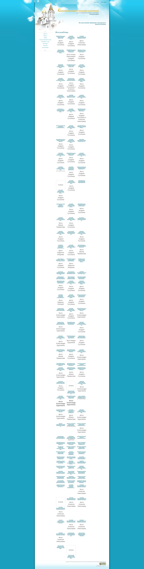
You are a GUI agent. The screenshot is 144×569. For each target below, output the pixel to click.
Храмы (45, 37)
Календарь (45, 43)
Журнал (45, 35)
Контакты (45, 45)
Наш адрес (103, 2)
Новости (96, 2)
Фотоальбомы (45, 47)
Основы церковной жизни (45, 39)
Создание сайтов (98, 565)
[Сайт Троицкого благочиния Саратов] (102, 563)
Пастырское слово (45, 41)
